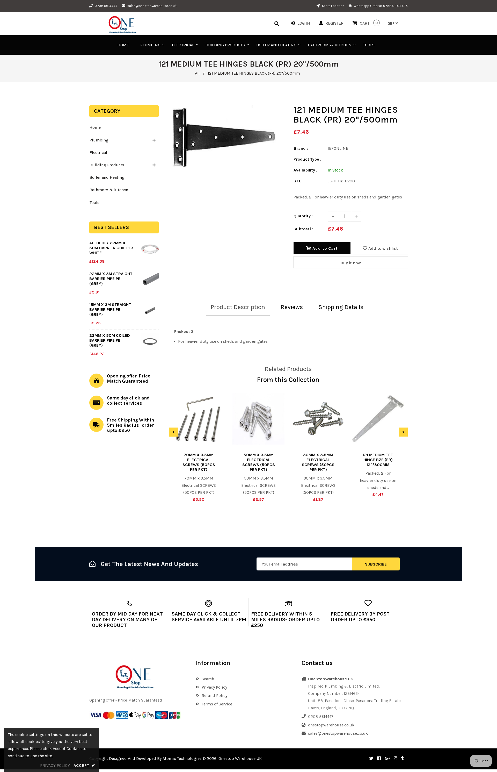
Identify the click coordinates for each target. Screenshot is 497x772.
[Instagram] (395, 758)
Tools (94, 202)
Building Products (107, 164)
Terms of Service (217, 704)
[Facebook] (379, 758)
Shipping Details (340, 307)
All (197, 73)
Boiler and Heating (107, 177)
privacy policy (55, 765)
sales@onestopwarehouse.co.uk (152, 6)
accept (84, 765)
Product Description (238, 307)
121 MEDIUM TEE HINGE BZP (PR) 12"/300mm (378, 459)
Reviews (292, 307)
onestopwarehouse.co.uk (331, 725)
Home (95, 127)
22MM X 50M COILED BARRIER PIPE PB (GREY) (109, 340)
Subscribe (376, 564)
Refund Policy (214, 695)
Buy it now (350, 262)
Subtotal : (303, 228)
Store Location (332, 6)
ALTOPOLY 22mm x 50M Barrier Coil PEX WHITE (111, 247)
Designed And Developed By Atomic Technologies (155, 758)
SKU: (298, 180)
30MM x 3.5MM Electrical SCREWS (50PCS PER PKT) (318, 462)
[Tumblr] (402, 758)
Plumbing (99, 140)
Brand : (301, 148)
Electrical (98, 152)
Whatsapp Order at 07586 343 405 (380, 6)
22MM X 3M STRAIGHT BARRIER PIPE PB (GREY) (111, 278)
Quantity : (303, 215)
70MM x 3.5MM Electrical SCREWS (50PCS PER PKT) (198, 462)
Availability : (305, 170)
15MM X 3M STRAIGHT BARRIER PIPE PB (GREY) (110, 309)
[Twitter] (371, 758)
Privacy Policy (214, 687)
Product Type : (307, 159)
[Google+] (387, 758)
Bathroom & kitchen (109, 189)
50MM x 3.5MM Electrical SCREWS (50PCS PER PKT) (258, 462)
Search (208, 678)
